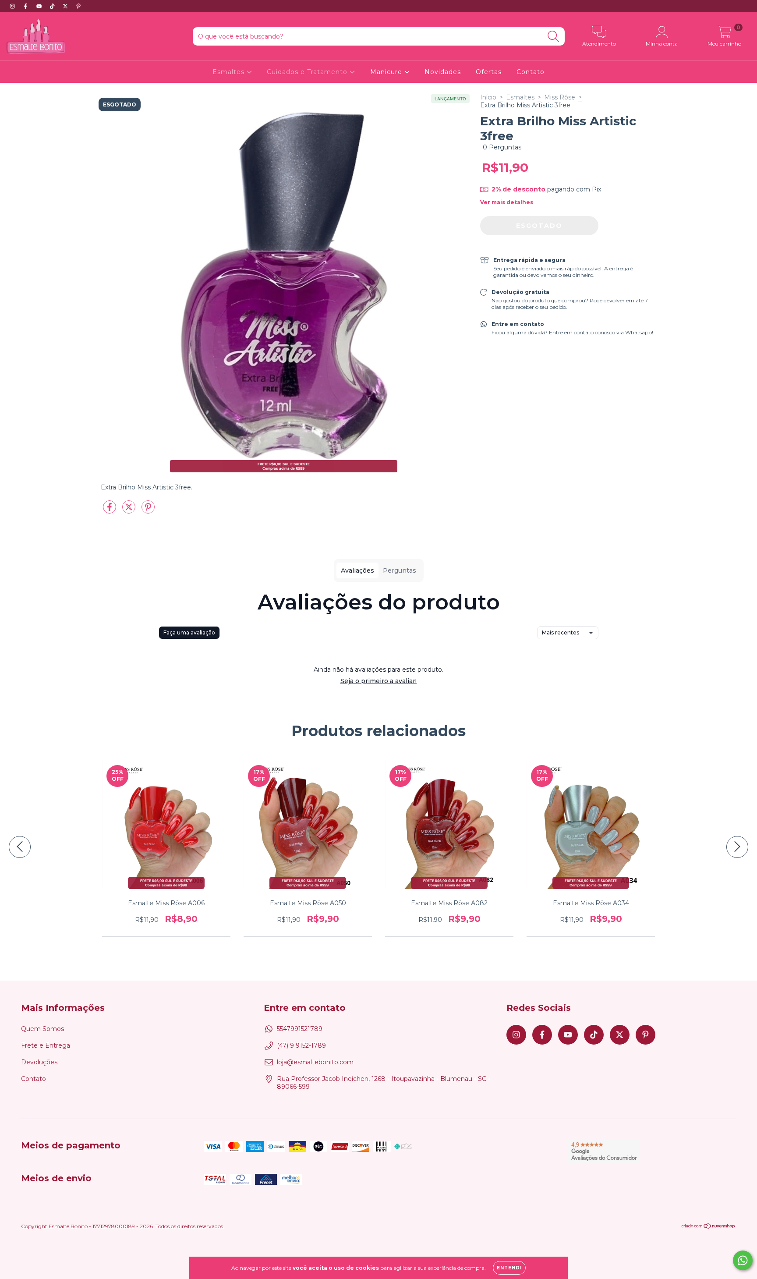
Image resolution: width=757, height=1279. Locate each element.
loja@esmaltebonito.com (315, 1062)
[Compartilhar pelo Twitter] (129, 510)
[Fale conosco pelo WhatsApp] (743, 1260)
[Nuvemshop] (708, 1227)
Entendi (509, 1268)
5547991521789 (299, 1029)
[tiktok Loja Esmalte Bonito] (53, 6)
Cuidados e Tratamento (308, 72)
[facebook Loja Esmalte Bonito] (26, 6)
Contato (530, 72)
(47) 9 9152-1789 (301, 1045)
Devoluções (39, 1062)
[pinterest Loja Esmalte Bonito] (78, 6)
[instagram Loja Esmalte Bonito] (13, 6)
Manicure (387, 72)
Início (488, 97)
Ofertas (489, 72)
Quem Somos (42, 1029)
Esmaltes (229, 72)
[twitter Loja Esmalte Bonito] (66, 6)
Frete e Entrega (45, 1045)
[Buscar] (553, 36)
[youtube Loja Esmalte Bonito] (39, 6)
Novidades (442, 72)
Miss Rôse (559, 97)
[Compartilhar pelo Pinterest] (148, 510)
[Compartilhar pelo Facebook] (110, 510)
